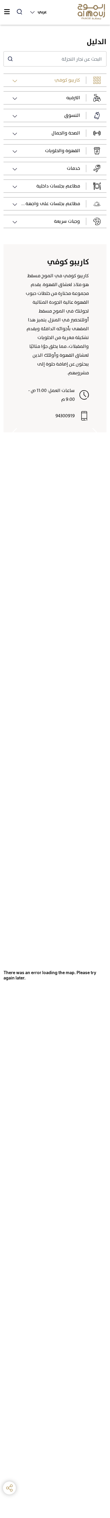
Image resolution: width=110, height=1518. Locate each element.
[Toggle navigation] (7, 12)
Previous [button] (95, 432)
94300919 (65, 416)
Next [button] (15, 432)
